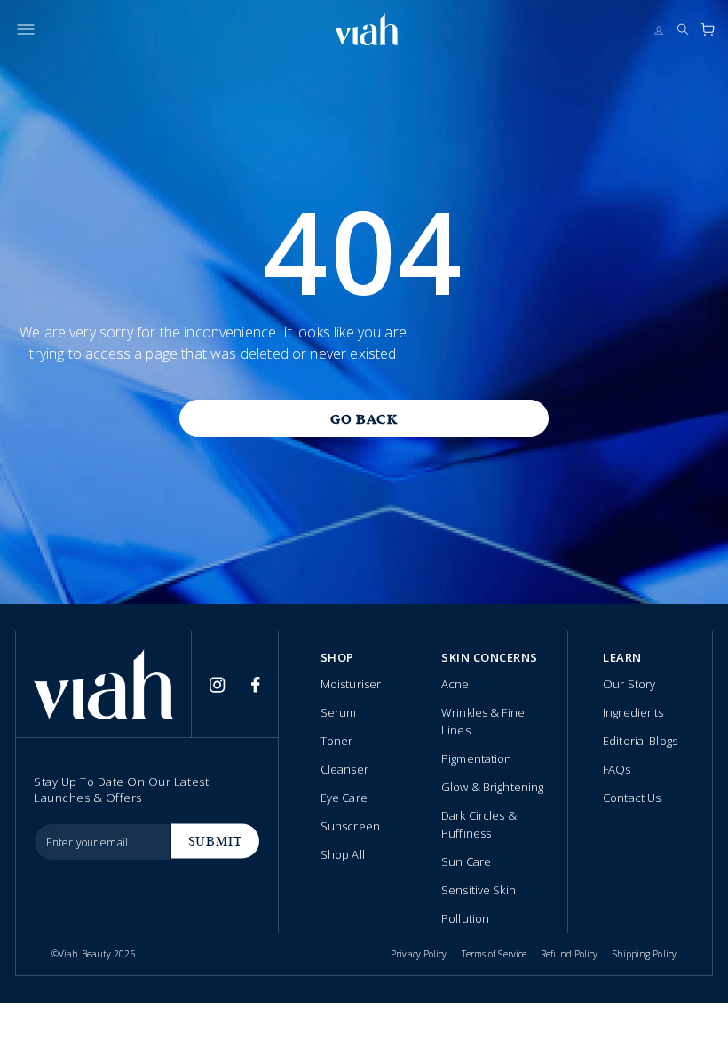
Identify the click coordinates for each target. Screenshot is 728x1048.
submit (215, 841)
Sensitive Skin (478, 890)
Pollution (465, 918)
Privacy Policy (419, 954)
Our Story (629, 684)
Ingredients (633, 712)
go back (364, 419)
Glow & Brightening (492, 787)
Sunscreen (350, 826)
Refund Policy (569, 954)
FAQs (617, 769)
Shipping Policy (645, 954)
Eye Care (344, 798)
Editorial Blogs (640, 741)
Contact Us (632, 798)
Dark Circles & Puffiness (479, 824)
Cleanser (344, 769)
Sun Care (466, 861)
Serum (338, 712)
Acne (455, 684)
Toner (336, 741)
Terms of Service (494, 954)
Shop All (342, 854)
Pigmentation (476, 758)
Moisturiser (350, 684)
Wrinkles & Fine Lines (483, 721)
